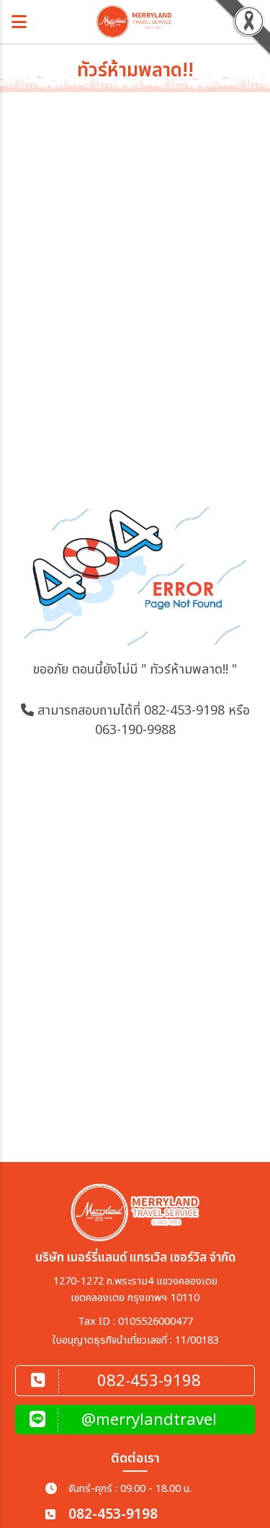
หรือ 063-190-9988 (172, 720)
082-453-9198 (184, 710)
